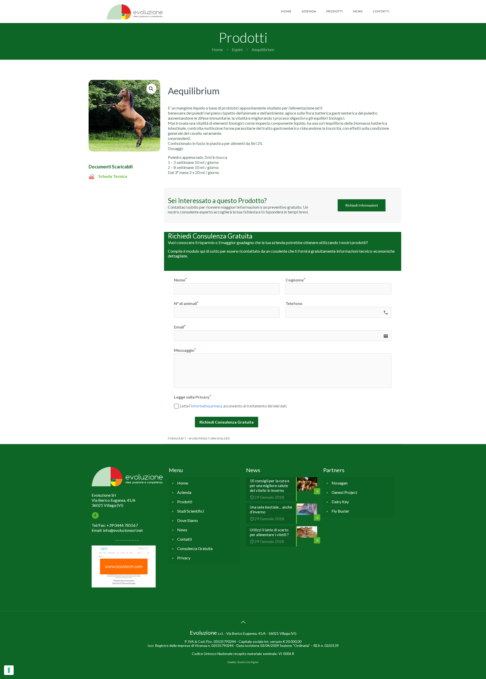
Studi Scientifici (190, 511)
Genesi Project (344, 492)
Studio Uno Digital (247, 662)
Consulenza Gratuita (195, 548)
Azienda (184, 492)
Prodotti (184, 501)
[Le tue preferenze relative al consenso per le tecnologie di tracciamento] (9, 670)
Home (217, 49)
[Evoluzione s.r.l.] (135, 11)
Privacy (183, 557)
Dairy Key (340, 501)
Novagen (340, 482)
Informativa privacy (206, 406)
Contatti (184, 539)
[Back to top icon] (243, 622)
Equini (237, 49)
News (182, 529)
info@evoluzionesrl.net (123, 530)
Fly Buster (340, 511)
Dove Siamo (187, 520)
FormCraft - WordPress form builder (199, 438)
